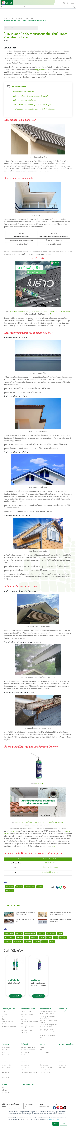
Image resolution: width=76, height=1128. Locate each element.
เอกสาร (42, 1044)
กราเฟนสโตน (5, 1093)
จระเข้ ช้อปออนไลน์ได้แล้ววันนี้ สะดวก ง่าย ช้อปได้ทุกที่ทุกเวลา (34, 109)
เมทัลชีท (19, 937)
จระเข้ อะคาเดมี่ (25, 1068)
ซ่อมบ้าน (44, 941)
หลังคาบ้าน (19, 887)
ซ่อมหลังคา (8, 941)
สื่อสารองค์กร (44, 1065)
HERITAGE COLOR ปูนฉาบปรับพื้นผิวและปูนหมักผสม (48, 1026)
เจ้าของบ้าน (21, 18)
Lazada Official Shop (50, 872)
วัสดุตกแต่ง (5, 1017)
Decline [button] (63, 1124)
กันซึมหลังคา (18, 941)
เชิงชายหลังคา (9, 891)
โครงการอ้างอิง (44, 1052)
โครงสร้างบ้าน (10, 887)
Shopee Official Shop (50, 867)
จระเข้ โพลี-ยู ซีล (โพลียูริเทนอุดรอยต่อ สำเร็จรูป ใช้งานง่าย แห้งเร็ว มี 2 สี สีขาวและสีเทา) (40, 311)
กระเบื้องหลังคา (9, 937)
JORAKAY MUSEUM (7, 1075)
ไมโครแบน (4, 1090)
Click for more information (53, 1119)
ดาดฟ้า (48, 937)
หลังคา (60, 933)
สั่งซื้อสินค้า (24, 1044)
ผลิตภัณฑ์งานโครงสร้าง (27, 1014)
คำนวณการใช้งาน (26, 1052)
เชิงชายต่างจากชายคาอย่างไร (23, 92)
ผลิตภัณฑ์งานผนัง (26, 1017)
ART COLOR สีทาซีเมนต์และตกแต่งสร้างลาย (47, 1017)
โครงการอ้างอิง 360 (27, 1084)
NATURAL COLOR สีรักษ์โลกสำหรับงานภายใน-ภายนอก (48, 1013)
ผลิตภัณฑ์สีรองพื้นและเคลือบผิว (48, 1036)
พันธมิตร (5, 1084)
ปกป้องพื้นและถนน (7, 1050)
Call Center (28, 1104)
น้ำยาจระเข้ (5, 1019)
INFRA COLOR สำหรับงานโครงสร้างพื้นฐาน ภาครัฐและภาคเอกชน (48, 1031)
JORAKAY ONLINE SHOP (28, 1047)
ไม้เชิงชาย (39, 887)
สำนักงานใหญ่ (5, 1072)
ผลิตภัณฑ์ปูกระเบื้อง (8, 1009)
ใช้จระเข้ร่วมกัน (6, 1044)
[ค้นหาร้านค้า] (64, 3)
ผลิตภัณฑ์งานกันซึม (26, 1012)
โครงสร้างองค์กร (7, 1070)
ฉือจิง (3, 1088)
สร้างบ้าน (37, 941)
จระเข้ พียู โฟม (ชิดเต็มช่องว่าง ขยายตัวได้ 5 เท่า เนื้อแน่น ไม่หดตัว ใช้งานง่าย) (40, 822)
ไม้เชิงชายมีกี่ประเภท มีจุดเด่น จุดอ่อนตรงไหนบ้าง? (30, 96)
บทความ (13, 18)
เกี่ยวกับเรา (5, 1062)
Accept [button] (55, 1124)
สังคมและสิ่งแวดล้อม (45, 1070)
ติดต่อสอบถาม (25, 1065)
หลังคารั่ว (63, 937)
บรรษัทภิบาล (5, 1077)
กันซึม (26, 937)
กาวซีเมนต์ (5, 1012)
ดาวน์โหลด (43, 1047)
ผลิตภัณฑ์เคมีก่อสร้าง (28, 1009)
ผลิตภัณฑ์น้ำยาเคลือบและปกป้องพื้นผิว (28, 1027)
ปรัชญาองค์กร (6, 1068)
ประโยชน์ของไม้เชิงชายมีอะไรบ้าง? (25, 100)
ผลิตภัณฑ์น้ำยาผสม (26, 1030)
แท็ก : (6, 883)
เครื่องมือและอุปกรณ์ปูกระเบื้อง (8, 1023)
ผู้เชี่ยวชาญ (62, 1068)
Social (55, 1104)
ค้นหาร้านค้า (24, 1055)
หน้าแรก (6, 18)
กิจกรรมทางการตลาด (46, 1068)
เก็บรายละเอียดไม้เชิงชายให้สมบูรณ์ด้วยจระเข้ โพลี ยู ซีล (32, 105)
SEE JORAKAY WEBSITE (28, 1050)
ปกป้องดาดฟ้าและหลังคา (8, 1055)
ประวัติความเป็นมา (7, 1065)
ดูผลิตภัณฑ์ (15, 996)
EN (68, 3)
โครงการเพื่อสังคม (45, 1072)
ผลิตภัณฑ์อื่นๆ (25, 1033)
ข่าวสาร (42, 1062)
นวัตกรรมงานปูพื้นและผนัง (9, 1026)
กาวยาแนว (5, 1014)
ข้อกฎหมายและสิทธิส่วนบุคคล (29, 1072)
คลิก (50, 314)
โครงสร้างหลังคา (29, 887)
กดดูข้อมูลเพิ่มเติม (25, 1115)
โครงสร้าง (34, 937)
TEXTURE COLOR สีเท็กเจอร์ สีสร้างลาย (48, 1021)
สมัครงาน (23, 1070)
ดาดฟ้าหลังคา (30, 18)
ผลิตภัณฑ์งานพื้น (25, 1019)
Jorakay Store (50, 862)
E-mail (41, 1104)
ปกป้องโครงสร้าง (6, 1047)
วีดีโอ (41, 1050)
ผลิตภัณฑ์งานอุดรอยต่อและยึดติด (29, 1023)
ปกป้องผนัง (5, 1052)
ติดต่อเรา (24, 1062)
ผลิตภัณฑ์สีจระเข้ (45, 1009)
